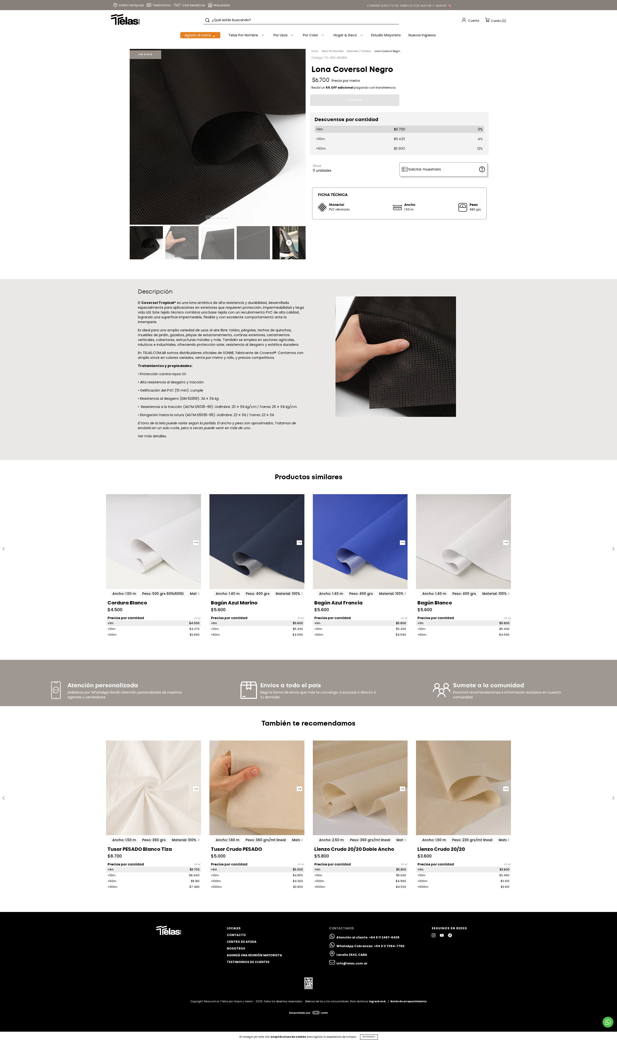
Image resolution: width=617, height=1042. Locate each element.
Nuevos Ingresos (422, 35)
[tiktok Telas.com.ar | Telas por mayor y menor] (450, 935)
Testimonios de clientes (248, 962)
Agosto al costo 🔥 (200, 35)
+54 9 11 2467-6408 (384, 937)
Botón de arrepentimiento (408, 1001)
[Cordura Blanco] (153, 541)
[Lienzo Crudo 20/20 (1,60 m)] (463, 788)
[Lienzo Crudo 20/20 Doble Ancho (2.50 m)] (360, 788)
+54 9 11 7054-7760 (389, 946)
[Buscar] (207, 20)
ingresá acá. (377, 1001)
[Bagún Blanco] (463, 541)
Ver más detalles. (152, 436)
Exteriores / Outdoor (359, 51)
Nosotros (236, 948)
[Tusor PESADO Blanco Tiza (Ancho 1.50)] (153, 788)
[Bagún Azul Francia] (360, 541)
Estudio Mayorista (386, 35)
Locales (234, 928)
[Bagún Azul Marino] (256, 541)
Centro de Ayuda (241, 942)
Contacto (236, 935)
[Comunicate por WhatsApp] (608, 1022)
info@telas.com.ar (352, 963)
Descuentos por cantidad (346, 119)
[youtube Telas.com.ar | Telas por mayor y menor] (442, 935)
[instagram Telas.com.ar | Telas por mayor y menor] (434, 935)
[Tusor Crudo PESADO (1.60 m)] (256, 788)
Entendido (369, 1036)
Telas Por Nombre (332, 51)
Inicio (314, 51)
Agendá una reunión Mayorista (254, 955)
